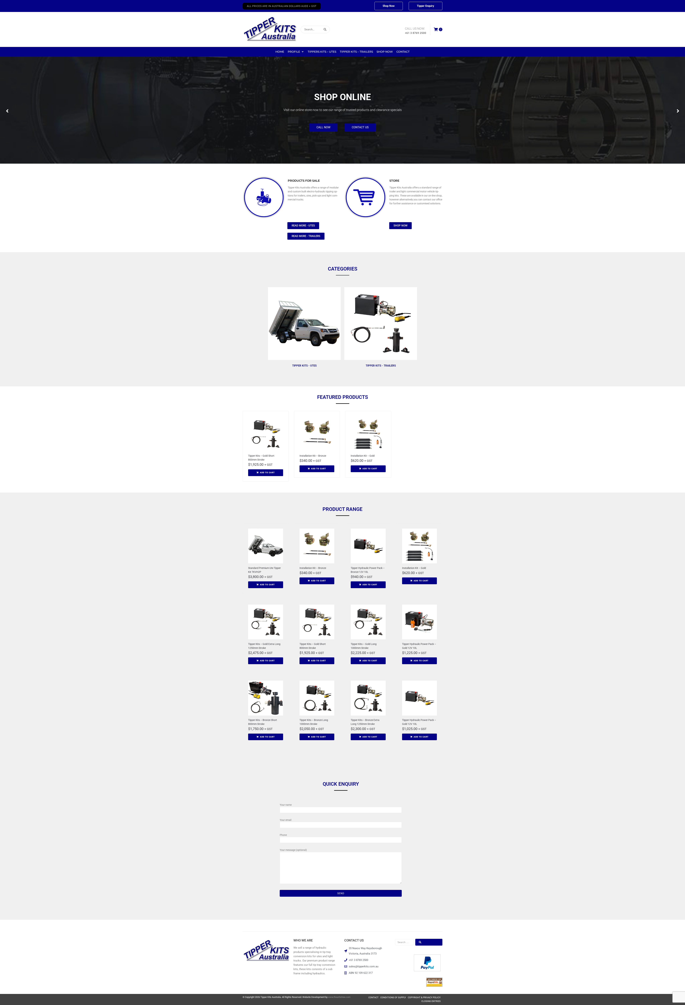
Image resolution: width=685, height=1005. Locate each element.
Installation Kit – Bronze (313, 455)
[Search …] (404, 942)
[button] (282, 6)
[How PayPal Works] (427, 970)
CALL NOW (323, 130)
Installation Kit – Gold (363, 455)
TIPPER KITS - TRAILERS (381, 365)
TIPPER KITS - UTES (304, 365)
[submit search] (349, 29)
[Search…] (315, 29)
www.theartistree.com (339, 997)
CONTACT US (360, 130)
